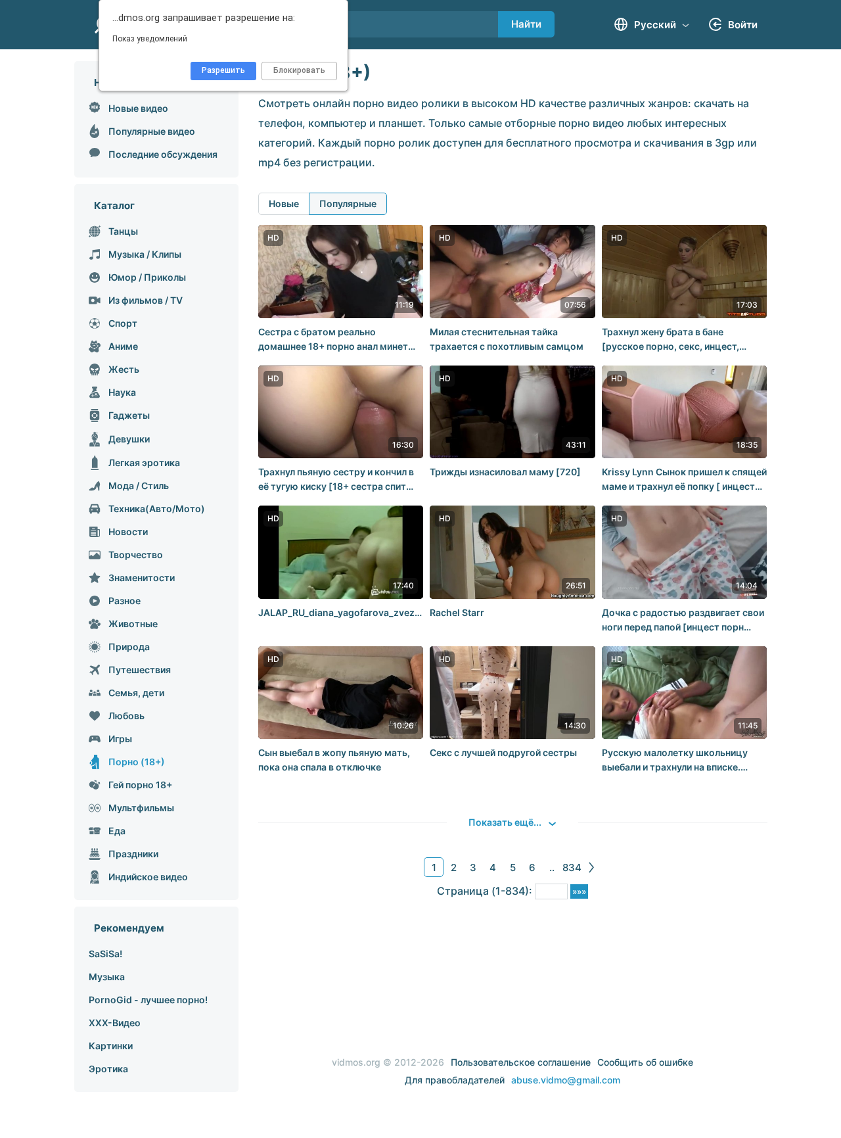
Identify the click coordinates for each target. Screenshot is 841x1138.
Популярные (347, 203)
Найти (526, 24)
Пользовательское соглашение (521, 1062)
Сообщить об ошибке (645, 1062)
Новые (284, 203)
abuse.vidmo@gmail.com (565, 1079)
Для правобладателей (455, 1079)
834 (571, 867)
